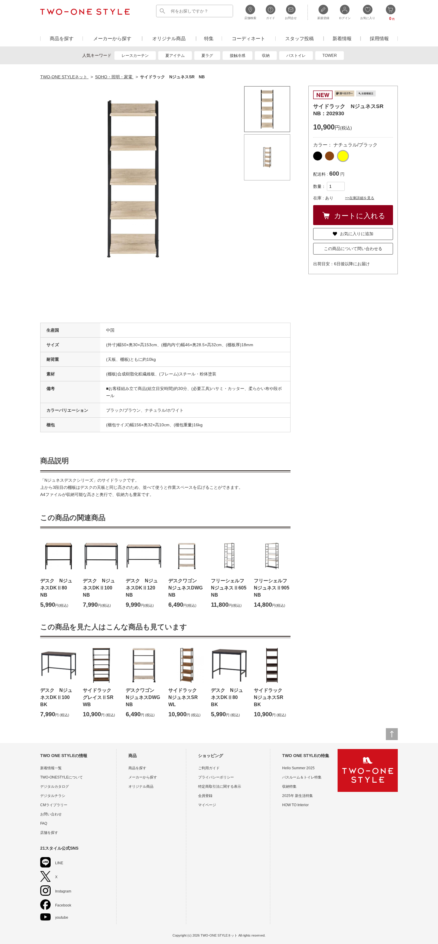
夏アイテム (175, 55)
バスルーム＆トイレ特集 (301, 777)
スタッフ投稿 (299, 38)
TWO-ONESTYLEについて (61, 777)
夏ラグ (207, 55)
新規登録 (323, 18)
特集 (209, 38)
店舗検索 (250, 18)
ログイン (345, 18)
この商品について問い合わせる (353, 248)
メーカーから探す (112, 38)
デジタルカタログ (54, 786)
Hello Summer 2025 (298, 768)
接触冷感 (237, 55)
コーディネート (248, 38)
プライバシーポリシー (216, 777)
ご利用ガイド (209, 768)
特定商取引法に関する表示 (219, 786)
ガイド (270, 18)
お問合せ (291, 18)
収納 (266, 55)
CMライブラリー (53, 805)
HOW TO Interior (295, 805)
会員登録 (205, 796)
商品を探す (62, 38)
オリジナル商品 (169, 38)
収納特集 (289, 786)
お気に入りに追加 (356, 233)
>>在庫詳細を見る (359, 198)
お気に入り (367, 18)
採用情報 (379, 38)
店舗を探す (49, 833)
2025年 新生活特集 (297, 796)
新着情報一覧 (51, 768)
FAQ (43, 823)
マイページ (207, 805)
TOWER (329, 55)
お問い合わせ (51, 814)
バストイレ (296, 55)
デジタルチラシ (52, 796)
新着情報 (342, 38)
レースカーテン (135, 55)
